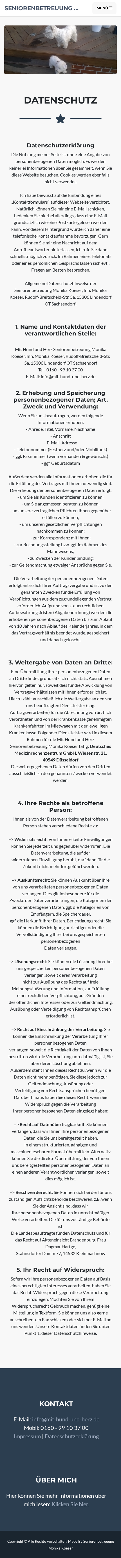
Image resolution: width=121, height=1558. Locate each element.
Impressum (27, 1436)
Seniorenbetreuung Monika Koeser (44, 8)
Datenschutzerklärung (72, 1436)
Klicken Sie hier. (70, 1504)
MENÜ (103, 8)
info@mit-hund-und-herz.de (65, 1419)
